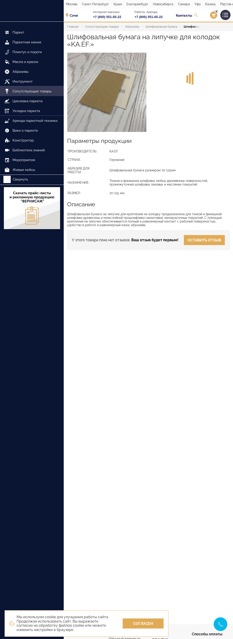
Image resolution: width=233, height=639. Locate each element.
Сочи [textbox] (74, 15)
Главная (73, 26)
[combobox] (75, 15)
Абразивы (132, 26)
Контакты (184, 15)
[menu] (32, 98)
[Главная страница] (32, 11)
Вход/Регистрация (207, 16)
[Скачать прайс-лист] (32, 208)
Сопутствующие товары (102, 26)
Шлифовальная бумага (161, 26)
